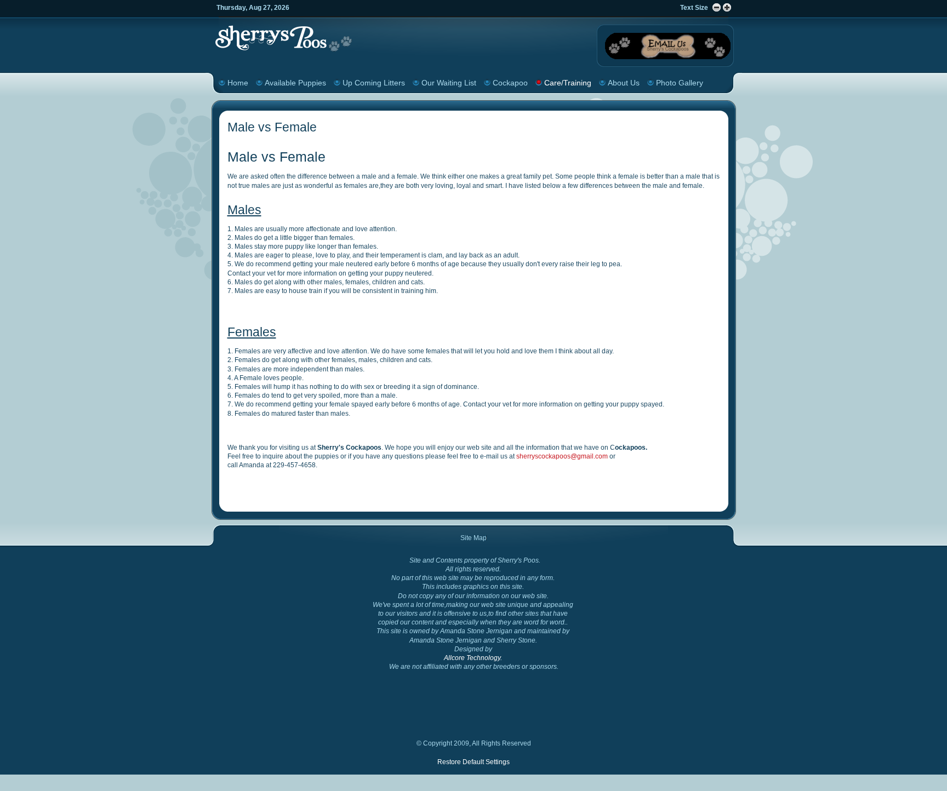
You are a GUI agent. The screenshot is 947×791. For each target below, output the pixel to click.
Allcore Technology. (473, 658)
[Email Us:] (668, 59)
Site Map (473, 538)
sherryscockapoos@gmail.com (562, 456)
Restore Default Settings (473, 762)
